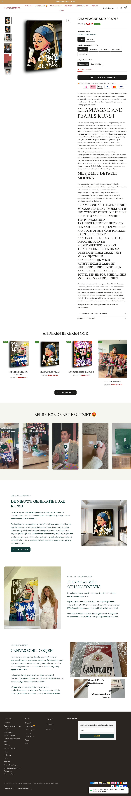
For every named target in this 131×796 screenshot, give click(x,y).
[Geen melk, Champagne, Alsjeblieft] (18, 354)
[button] (3, 446)
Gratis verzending (86, 318)
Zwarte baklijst (96, 64)
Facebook (49, 724)
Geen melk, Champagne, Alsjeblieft (18, 373)
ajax (5, 758)
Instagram (49, 729)
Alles (61, 10)
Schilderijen (55, 6)
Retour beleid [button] (20, 549)
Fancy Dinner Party (113, 382)
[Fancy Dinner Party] (112, 359)
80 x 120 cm (104, 49)
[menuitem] (29, 6)
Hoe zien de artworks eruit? (86, 35)
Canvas (81, 39)
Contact (68, 6)
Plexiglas (90, 39)
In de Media (8, 755)
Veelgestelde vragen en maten (92, 313)
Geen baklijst (83, 64)
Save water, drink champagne (81, 372)
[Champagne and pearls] (49, 354)
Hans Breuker (12, 8)
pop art (7, 762)
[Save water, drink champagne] (81, 354)
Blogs (6, 752)
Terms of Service (10, 748)
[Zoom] (68, 20)
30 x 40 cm (82, 49)
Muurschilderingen (10, 765)
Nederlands (108, 8)
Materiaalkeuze (9, 735)
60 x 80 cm (93, 49)
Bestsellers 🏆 (41, 6)
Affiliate (7, 745)
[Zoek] (117, 8)
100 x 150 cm (116, 49)
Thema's (28, 6)
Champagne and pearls (49, 372)
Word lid (97, 736)
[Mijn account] (121, 8)
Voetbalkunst (82, 6)
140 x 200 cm (83, 54)
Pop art (95, 6)
